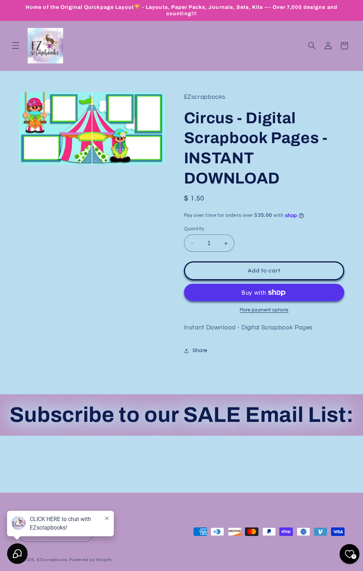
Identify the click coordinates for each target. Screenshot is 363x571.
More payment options (264, 310)
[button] (15, 46)
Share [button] (199, 350)
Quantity (194, 228)
